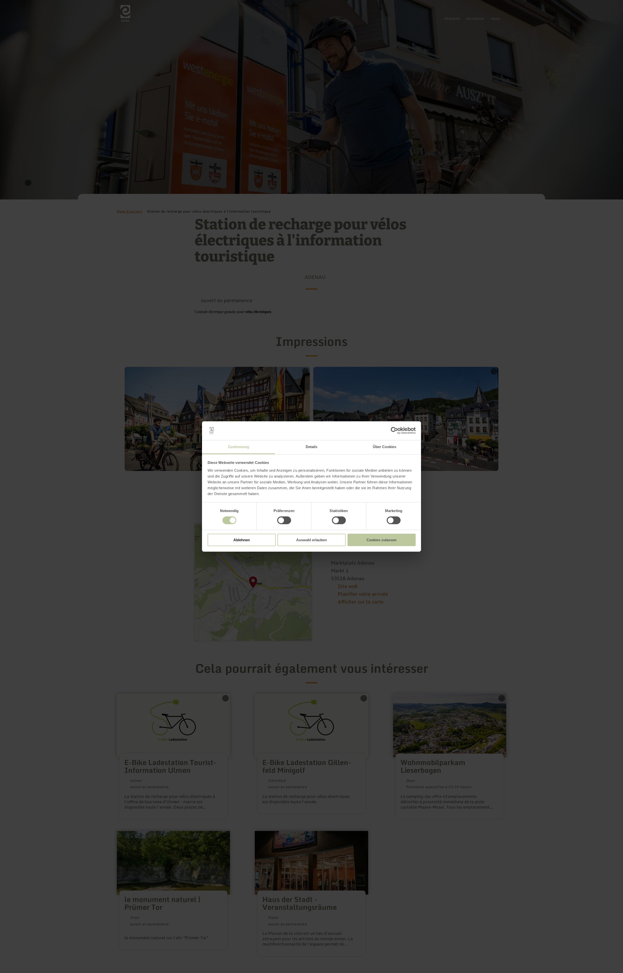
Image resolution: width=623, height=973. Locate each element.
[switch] (284, 520)
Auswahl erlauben (311, 540)
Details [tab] (312, 447)
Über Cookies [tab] (384, 447)
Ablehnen (241, 540)
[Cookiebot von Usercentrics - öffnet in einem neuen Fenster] (394, 430)
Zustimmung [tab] (238, 447)
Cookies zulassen (381, 540)
